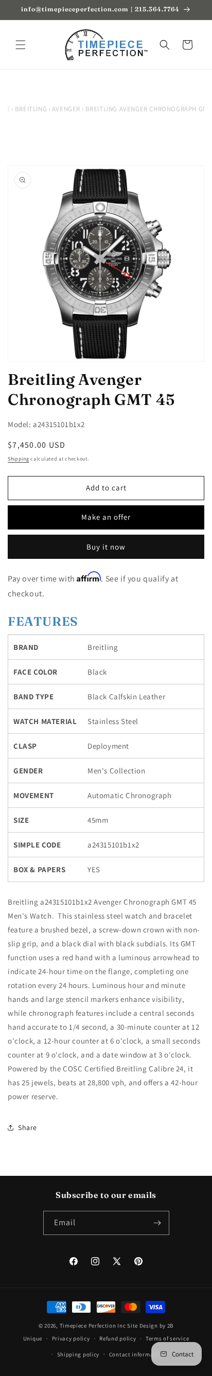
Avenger (66, 108)
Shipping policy (78, 1354)
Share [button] (27, 1127)
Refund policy (117, 1338)
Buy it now (106, 547)
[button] (20, 44)
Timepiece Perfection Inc (93, 1325)
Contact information (137, 1354)
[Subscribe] (157, 1223)
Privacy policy (71, 1338)
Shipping (18, 458)
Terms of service (167, 1338)
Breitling (31, 108)
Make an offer (106, 517)
